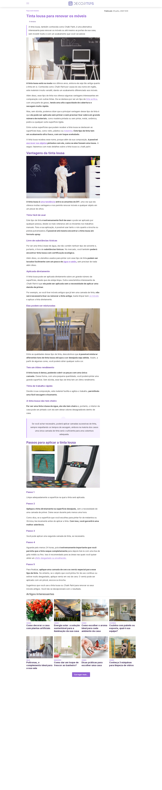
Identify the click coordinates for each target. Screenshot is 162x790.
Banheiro (57, 660)
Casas (28, 623)
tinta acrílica (91, 99)
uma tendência (48, 202)
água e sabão (69, 261)
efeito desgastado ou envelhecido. (51, 558)
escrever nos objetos (36, 143)
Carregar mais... (81, 674)
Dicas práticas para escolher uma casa (92, 664)
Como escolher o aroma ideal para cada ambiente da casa (94, 628)
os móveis (94, 296)
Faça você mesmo (32, 11)
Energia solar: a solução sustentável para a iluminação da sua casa (67, 628)
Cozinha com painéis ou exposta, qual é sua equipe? (122, 628)
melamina (68, 131)
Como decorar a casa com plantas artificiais (38, 627)
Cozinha (112, 623)
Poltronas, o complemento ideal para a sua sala (39, 665)
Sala (28, 660)
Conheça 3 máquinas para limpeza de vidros (121, 664)
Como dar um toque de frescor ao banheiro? (66, 664)
